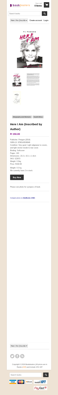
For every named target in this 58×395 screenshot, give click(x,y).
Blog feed (22, 356)
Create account (36, 20)
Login (46, 20)
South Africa (38, 117)
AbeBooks (26, 198)
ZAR (24, 367)
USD (33, 198)
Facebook (17, 356)
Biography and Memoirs (22, 117)
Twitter (12, 356)
